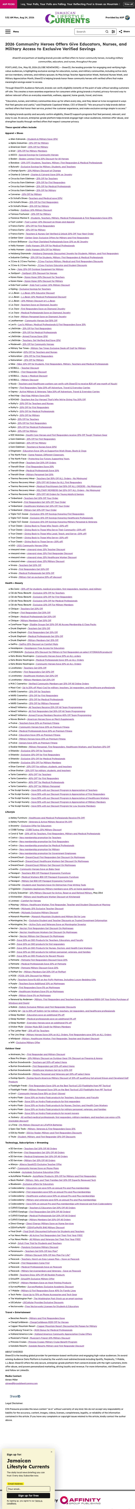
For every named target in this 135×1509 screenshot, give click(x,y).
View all (128, 4)
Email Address (15, 1483)
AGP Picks (9, 4)
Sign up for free (28, 1495)
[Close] (51, 1452)
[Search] (107, 32)
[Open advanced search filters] (113, 32)
